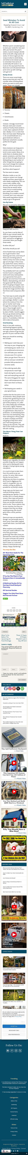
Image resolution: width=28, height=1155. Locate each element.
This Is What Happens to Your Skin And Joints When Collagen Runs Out (13, 722)
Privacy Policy (18, 1016)
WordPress (14, 1146)
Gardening (15, 27)
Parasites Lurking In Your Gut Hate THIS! (13, 703)
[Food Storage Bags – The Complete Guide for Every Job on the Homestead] (14, 978)
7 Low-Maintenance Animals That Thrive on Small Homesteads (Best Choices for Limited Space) (14, 1082)
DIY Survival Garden (10, 590)
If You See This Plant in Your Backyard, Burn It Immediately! (14, 577)
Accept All (14, 1026)
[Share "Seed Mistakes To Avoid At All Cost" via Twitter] (11, 610)
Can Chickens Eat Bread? (9, 878)
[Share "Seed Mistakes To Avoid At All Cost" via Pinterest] (14, 610)
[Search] (25, 11)
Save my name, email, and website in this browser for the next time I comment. (14, 674)
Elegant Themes (14, 1144)
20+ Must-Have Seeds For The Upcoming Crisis (13, 554)
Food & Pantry (14, 1111)
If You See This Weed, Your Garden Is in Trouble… (13, 1002)
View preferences (14, 1034)
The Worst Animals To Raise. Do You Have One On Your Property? (14, 1087)
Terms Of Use (6, 1148)
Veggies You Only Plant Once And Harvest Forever (13, 594)
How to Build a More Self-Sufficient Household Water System (12, 969)
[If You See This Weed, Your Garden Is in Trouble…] (14, 995)
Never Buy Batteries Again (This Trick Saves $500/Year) (14, 698)
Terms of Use (14, 1128)
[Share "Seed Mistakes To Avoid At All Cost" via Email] (17, 610)
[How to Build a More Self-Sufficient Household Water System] (14, 962)
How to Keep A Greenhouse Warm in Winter (12, 882)
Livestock (14, 1115)
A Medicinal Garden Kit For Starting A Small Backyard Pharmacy (12, 585)
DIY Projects (14, 1108)
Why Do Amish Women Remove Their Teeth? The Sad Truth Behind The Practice (13, 868)
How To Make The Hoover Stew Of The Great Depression (12, 887)
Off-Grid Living (14, 1119)
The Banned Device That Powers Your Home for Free (12, 712)
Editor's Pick (14, 1101)
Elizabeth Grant (16, 25)
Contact (14, 1135)
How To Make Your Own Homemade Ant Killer (13, 873)
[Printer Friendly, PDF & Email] (5, 599)
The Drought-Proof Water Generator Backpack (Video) (12, 707)
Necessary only (14, 1030)
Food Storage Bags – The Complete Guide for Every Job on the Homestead (13, 985)
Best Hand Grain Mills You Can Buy (12, 892)
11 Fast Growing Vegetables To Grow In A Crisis (14, 1092)
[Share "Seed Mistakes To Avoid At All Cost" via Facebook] (8, 610)
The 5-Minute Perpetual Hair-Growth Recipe (12, 717)
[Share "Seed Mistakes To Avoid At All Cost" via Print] (20, 610)
